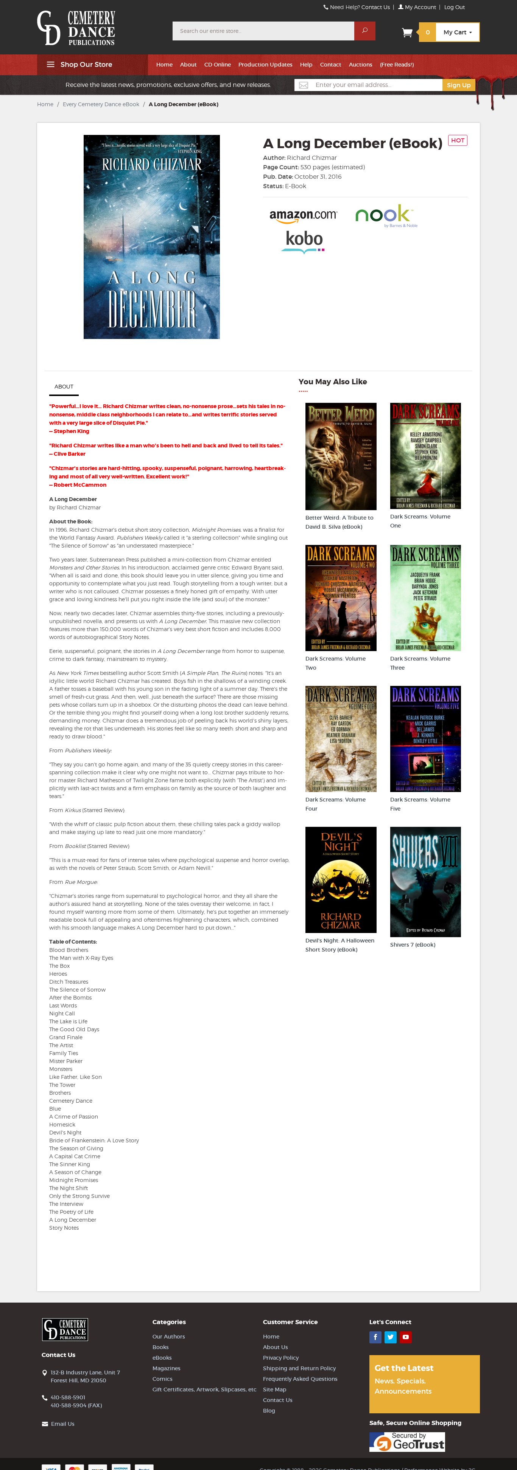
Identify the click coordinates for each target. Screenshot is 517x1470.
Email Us (63, 1423)
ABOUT (64, 386)
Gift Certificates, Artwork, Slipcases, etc (205, 1389)
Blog (269, 1410)
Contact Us (375, 7)
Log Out (454, 7)
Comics (163, 1379)
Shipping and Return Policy (299, 1368)
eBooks (162, 1357)
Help (306, 64)
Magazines (167, 1368)
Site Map (275, 1389)
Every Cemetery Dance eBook (101, 104)
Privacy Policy (281, 1357)
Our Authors (169, 1336)
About (188, 64)
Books (161, 1347)
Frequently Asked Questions (300, 1379)
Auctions (360, 64)
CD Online (217, 64)
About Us (275, 1347)
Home (164, 64)
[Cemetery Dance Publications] (100, 24)
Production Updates (265, 64)
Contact (330, 64)
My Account (419, 7)
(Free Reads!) (397, 64)
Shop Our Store (85, 64)
